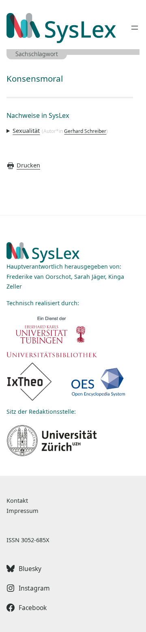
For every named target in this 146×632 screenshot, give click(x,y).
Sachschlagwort (36, 54)
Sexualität (26, 131)
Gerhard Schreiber (85, 131)
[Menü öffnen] (135, 28)
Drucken (28, 165)
